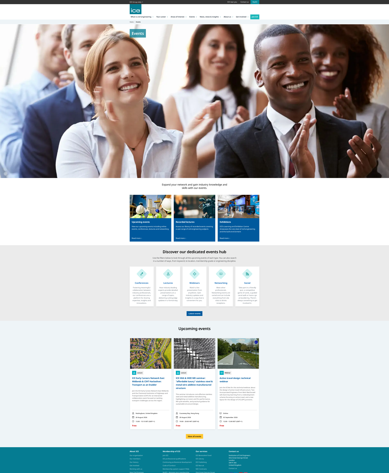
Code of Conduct (169, 465)
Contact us (244, 2)
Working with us (136, 469)
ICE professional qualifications (174, 459)
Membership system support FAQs (176, 469)
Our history (134, 462)
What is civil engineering (141, 17)
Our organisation (136, 455)
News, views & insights (209, 17)
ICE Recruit (200, 465)
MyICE (255, 2)
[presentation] (150, 218)
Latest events (195, 313)
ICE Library (200, 459)
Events (192, 17)
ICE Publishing (201, 462)
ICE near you (232, 2)
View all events (194, 436)
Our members (135, 459)
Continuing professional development (177, 462)
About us (227, 17)
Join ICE (255, 17)
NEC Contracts (201, 469)
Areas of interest (177, 17)
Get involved (241, 17)
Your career (161, 17)
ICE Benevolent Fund (203, 455)
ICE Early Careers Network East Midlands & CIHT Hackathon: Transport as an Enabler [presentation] (148, 381)
